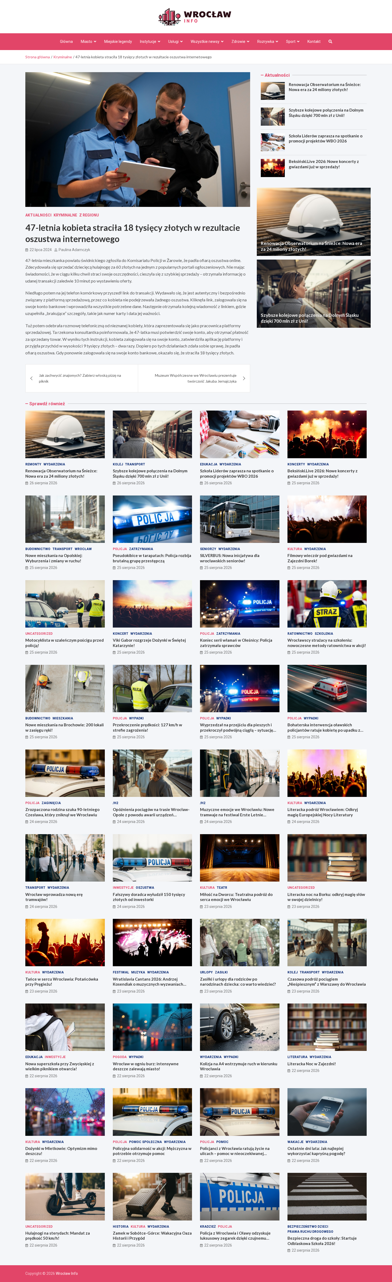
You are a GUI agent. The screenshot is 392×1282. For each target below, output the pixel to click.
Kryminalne (65, 215)
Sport (290, 41)
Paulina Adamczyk (74, 250)
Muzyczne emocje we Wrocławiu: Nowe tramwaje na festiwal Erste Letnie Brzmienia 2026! (237, 814)
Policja (120, 549)
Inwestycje (123, 888)
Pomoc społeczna (145, 1142)
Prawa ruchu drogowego (310, 1232)
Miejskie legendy (118, 41)
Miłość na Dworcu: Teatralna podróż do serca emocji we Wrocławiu (236, 897)
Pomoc (222, 1142)
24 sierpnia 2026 (43, 822)
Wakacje (295, 1142)
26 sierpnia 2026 (43, 483)
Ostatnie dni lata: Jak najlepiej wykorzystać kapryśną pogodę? (316, 1151)
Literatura (297, 1057)
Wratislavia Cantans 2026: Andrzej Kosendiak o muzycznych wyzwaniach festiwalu (148, 984)
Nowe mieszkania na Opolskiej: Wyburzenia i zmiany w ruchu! (53, 558)
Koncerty (296, 464)
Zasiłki (221, 972)
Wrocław (83, 549)
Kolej (118, 464)
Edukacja (208, 464)
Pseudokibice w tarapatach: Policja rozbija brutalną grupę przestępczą (152, 558)
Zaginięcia (51, 803)
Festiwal (121, 972)
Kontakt (314, 41)
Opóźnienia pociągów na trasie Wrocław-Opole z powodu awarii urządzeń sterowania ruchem (151, 814)
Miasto (86, 41)
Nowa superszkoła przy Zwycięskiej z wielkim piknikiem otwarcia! (59, 1066)
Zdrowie (238, 41)
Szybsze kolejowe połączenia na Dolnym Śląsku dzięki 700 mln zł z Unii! (326, 113)
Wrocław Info (67, 1273)
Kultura (294, 549)
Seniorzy (208, 549)
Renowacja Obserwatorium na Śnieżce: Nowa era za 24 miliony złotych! (325, 87)
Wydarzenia (54, 464)
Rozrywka (265, 41)
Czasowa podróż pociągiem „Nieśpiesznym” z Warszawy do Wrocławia (326, 982)
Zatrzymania (141, 549)
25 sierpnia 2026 (305, 483)
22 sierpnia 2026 (43, 1076)
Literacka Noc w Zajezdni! (311, 1063)
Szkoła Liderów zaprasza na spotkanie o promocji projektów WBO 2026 (325, 138)
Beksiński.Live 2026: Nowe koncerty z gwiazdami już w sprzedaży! (324, 164)
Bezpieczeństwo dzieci (307, 1226)
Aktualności (38, 215)
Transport (135, 464)
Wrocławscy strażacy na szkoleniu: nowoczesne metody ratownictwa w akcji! (326, 643)
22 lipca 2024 (41, 250)
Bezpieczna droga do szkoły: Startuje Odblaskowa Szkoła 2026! (322, 1241)
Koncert (120, 634)
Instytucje (148, 41)
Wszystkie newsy (205, 41)
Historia (121, 1226)
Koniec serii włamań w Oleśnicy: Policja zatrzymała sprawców (236, 643)
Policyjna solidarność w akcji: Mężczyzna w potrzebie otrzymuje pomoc (152, 1151)
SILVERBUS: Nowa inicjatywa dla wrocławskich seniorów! (229, 558)
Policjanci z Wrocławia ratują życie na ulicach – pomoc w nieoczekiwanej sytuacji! (235, 1153)
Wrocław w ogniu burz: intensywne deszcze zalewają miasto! (146, 1066)
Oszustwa (145, 888)
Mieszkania (63, 718)
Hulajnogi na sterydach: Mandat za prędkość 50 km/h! (57, 1236)
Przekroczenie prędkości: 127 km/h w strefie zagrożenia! (147, 727)
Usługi (173, 41)
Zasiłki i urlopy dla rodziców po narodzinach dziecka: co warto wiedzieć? (238, 982)
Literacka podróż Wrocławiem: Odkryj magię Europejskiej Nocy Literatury (322, 812)
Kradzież (208, 1226)
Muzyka (138, 972)
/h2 (115, 803)
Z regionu (89, 215)
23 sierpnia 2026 (218, 906)
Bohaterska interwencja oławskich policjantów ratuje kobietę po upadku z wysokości (323, 730)
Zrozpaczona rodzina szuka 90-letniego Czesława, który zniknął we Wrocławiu (62, 812)
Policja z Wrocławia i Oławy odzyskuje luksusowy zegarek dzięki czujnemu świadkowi (235, 1238)
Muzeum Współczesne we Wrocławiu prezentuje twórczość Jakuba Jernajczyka (196, 378)
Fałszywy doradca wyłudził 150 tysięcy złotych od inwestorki (149, 897)
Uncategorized (39, 634)
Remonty (33, 464)
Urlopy (206, 972)
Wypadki (136, 718)
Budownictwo (37, 549)
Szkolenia (324, 634)
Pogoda (120, 1057)
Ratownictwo (300, 634)
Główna (66, 41)
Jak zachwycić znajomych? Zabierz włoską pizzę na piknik (80, 378)
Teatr (222, 888)
